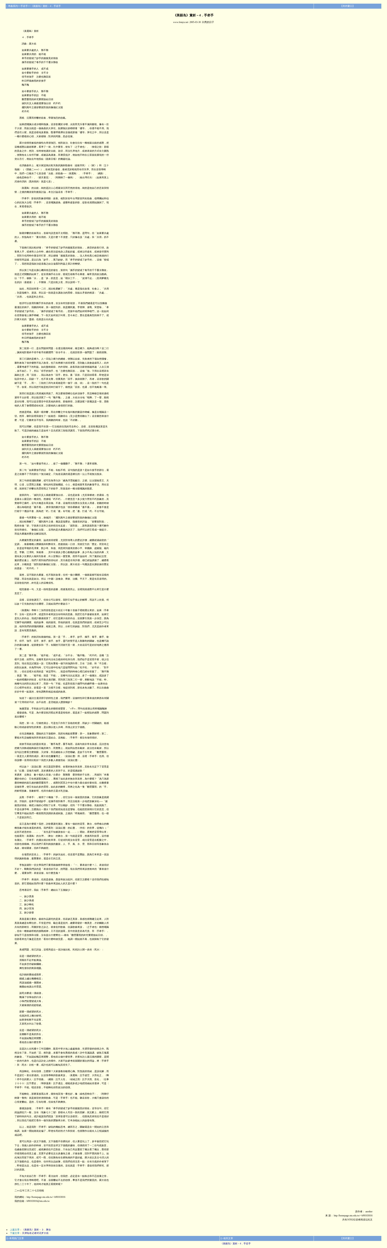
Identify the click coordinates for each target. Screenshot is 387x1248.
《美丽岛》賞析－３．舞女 (36, 1229)
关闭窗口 (347, 6)
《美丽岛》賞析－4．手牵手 (236, 1243)
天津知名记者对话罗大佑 (35, 1233)
